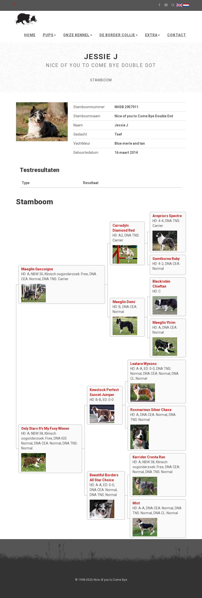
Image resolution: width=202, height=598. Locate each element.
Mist (136, 503)
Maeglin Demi (124, 302)
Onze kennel (76, 35)
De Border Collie (117, 35)
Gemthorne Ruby (166, 259)
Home (29, 35)
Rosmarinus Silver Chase (150, 410)
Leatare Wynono (143, 364)
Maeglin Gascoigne (37, 269)
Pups (48, 35)
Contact (176, 35)
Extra (151, 35)
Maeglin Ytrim (163, 323)
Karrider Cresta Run (149, 457)
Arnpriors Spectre (167, 216)
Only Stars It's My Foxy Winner (45, 428)
